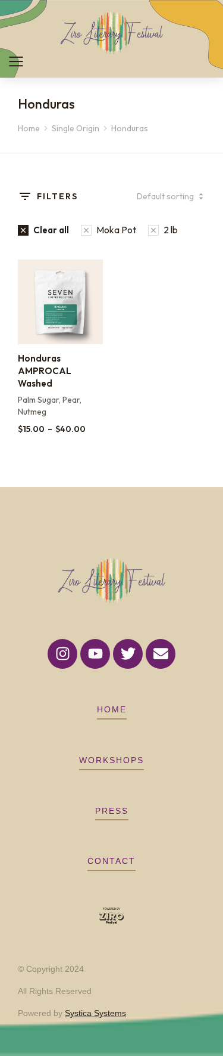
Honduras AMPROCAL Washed (44, 371)
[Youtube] (95, 654)
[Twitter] (128, 654)
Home (112, 709)
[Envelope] (160, 654)
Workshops (111, 760)
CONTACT (111, 861)
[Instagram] (62, 654)
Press (111, 811)
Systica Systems (95, 1013)
